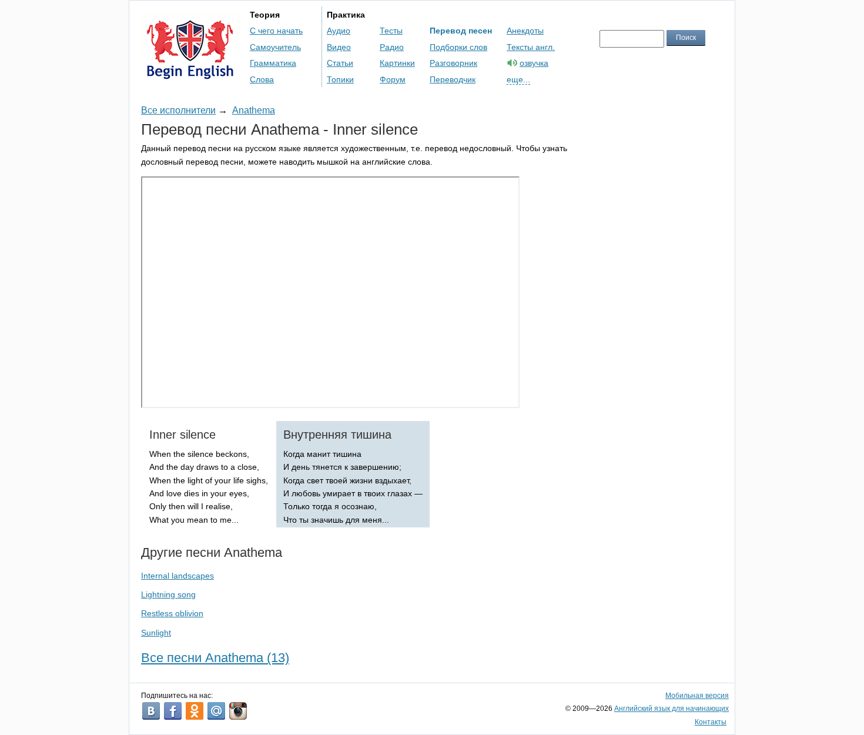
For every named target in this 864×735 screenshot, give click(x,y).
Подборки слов (458, 47)
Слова (262, 79)
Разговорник (453, 63)
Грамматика (273, 63)
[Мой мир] (216, 711)
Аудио (338, 30)
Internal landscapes (177, 575)
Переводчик (452, 79)
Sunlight (156, 632)
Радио (392, 47)
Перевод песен (461, 30)
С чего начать (276, 30)
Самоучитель (275, 47)
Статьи (340, 63)
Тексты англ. (531, 47)
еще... (518, 79)
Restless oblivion (172, 613)
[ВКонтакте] (151, 711)
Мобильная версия (697, 695)
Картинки (397, 63)
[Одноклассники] (194, 711)
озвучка (534, 63)
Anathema (253, 110)
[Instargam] (238, 711)
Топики (340, 79)
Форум (393, 79)
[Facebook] (173, 711)
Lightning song (168, 594)
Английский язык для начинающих (671, 708)
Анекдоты (525, 30)
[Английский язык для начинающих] (190, 74)
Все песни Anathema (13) (215, 657)
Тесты (391, 30)
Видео (339, 47)
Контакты (710, 722)
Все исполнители (178, 110)
